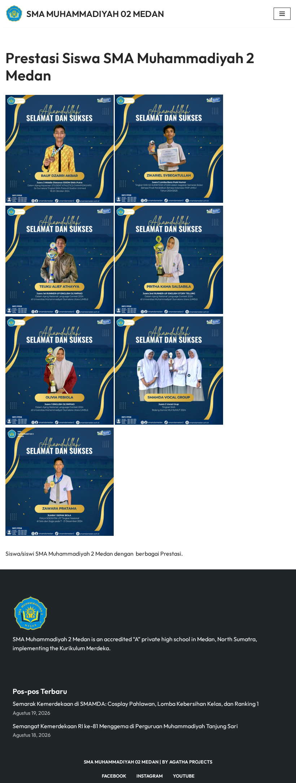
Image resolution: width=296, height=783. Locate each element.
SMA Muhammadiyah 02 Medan (121, 762)
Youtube (184, 776)
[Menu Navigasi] (282, 14)
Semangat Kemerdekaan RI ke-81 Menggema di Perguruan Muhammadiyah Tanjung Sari (125, 726)
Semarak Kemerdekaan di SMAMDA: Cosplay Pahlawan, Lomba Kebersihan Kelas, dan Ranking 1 (136, 703)
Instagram (149, 776)
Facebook (114, 776)
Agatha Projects (190, 762)
